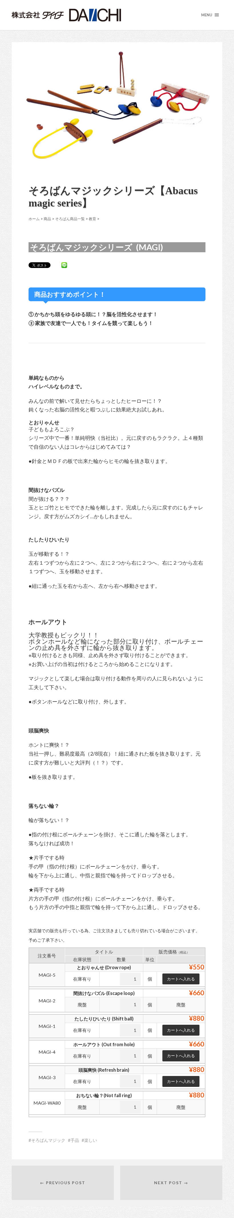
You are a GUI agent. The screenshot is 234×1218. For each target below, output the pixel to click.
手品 (74, 1140)
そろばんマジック (48, 1140)
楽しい (90, 1140)
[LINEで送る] (64, 265)
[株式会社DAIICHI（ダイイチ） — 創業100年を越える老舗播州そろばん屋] (87, 15)
